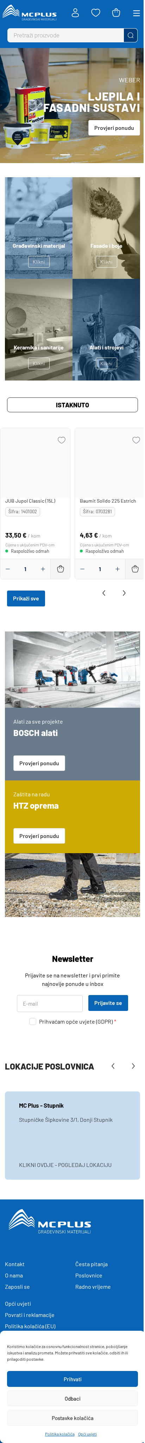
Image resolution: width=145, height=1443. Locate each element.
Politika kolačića (60, 1433)
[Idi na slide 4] (95, 155)
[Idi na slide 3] (80, 155)
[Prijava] (75, 12)
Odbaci (73, 1398)
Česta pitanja (91, 1264)
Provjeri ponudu (114, 127)
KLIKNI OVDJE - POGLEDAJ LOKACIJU (65, 1164)
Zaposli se (17, 1286)
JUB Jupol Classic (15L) (30, 501)
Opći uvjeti (87, 1433)
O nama (14, 1275)
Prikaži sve (26, 598)
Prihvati (73, 1379)
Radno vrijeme (93, 1286)
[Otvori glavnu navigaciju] (136, 12)
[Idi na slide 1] (50, 155)
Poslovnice (88, 1275)
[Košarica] (116, 12)
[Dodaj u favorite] (62, 440)
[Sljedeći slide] (122, 593)
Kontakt (15, 1264)
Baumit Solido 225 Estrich (108, 501)
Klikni (39, 262)
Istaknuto (72, 405)
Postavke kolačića (73, 1418)
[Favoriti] (95, 12)
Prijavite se (108, 1002)
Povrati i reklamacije (30, 1314)
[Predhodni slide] (105, 593)
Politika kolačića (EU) (30, 1326)
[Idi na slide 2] (65, 154)
